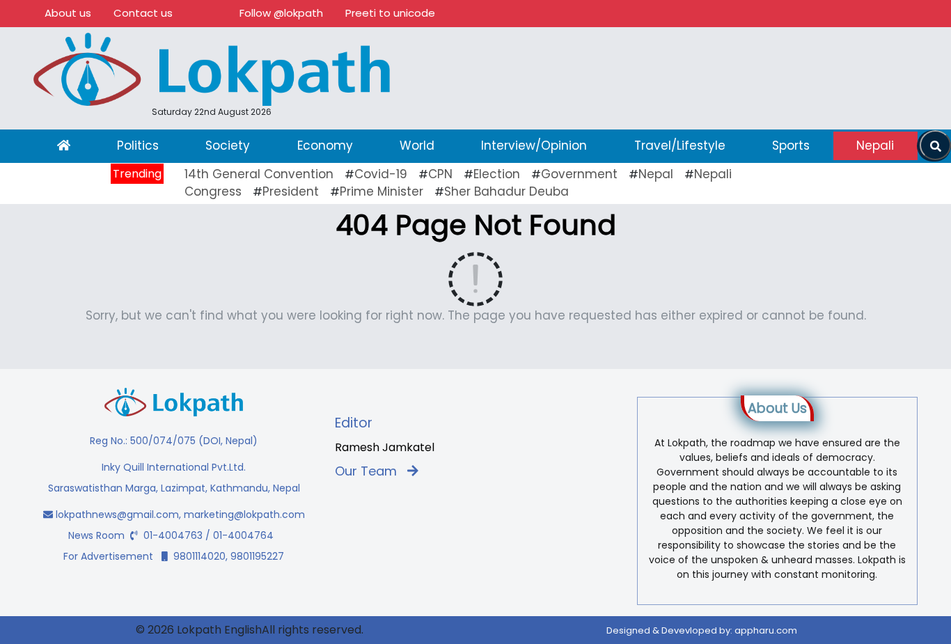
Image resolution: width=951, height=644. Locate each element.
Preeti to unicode (390, 13)
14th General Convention (258, 174)
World (417, 145)
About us (68, 13)
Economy (325, 145)
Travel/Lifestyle (679, 145)
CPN (440, 174)
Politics (138, 145)
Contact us (143, 13)
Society (227, 145)
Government (579, 174)
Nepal (655, 174)
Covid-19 (380, 174)
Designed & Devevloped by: (701, 630)
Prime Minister (381, 191)
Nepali (875, 145)
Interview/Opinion (534, 145)
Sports (791, 145)
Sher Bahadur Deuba (506, 191)
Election (496, 174)
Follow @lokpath (281, 13)
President (290, 191)
